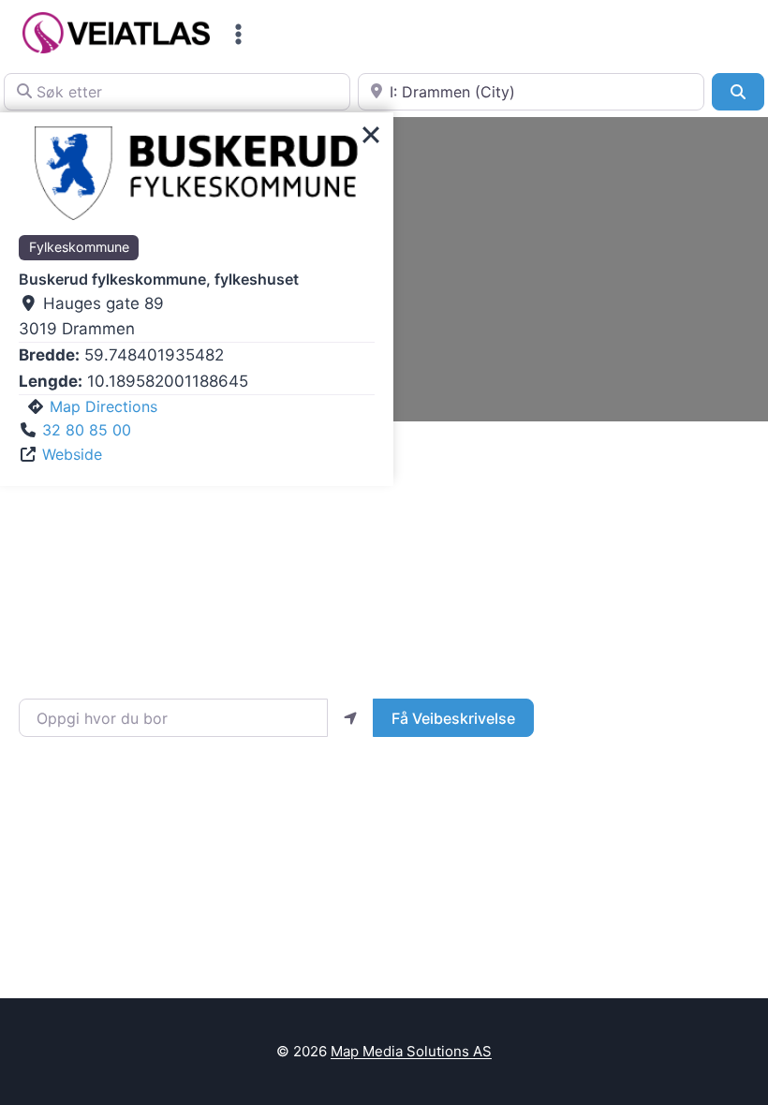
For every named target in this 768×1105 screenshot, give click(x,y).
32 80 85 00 (86, 429)
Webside (72, 454)
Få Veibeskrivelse (453, 718)
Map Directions (103, 406)
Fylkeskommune (79, 247)
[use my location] (350, 717)
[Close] (371, 135)
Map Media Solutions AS (411, 1051)
